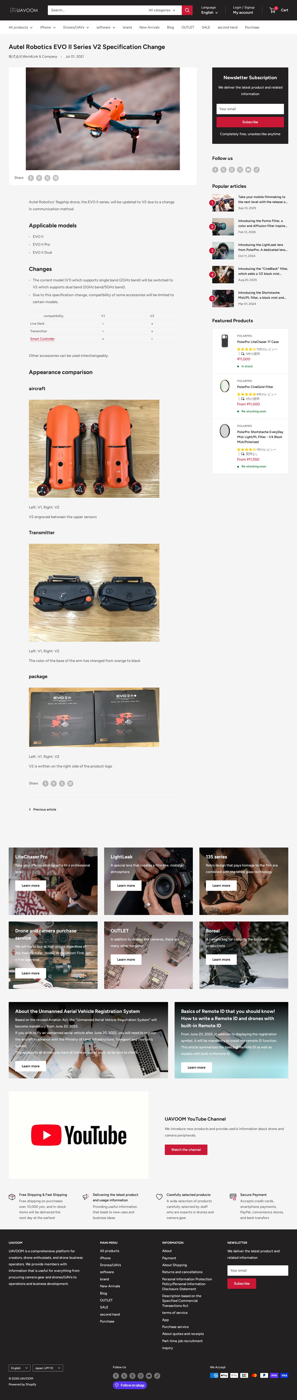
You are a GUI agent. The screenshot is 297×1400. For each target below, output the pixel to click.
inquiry (167, 1348)
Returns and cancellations (182, 1272)
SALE (206, 27)
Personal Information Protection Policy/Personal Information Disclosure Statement (187, 1284)
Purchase (252, 27)
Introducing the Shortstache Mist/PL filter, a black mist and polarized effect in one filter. (261, 295)
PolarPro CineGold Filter (255, 387)
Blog (170, 27)
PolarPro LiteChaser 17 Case (258, 342)
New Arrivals (149, 27)
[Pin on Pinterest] (39, 178)
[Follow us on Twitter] (223, 169)
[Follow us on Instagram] (240, 169)
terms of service (175, 1313)
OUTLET (188, 27)
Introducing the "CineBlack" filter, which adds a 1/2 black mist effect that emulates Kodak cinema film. (263, 272)
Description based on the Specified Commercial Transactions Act (181, 1301)
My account (243, 12)
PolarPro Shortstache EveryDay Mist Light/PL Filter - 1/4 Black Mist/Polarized (260, 437)
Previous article (44, 809)
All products (18, 27)
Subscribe (250, 122)
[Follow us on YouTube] (248, 169)
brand (127, 27)
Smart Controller (42, 339)
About (167, 1251)
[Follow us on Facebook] (215, 169)
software (103, 27)
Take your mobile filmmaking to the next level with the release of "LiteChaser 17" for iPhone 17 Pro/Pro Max (262, 200)
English (16, 1368)
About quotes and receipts (183, 1334)
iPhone (45, 27)
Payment (169, 1258)
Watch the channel (186, 1150)
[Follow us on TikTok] (257, 169)
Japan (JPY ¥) (44, 1368)
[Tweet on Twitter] (47, 178)
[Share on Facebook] (31, 178)
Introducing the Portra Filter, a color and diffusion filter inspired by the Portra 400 (262, 224)
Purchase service (175, 1327)
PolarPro (244, 335)
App (165, 1320)
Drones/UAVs (73, 27)
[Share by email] (56, 178)
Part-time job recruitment (182, 1341)
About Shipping (174, 1265)
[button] (247, 349)
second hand (227, 27)
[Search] (187, 10)
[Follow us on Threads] (232, 169)
